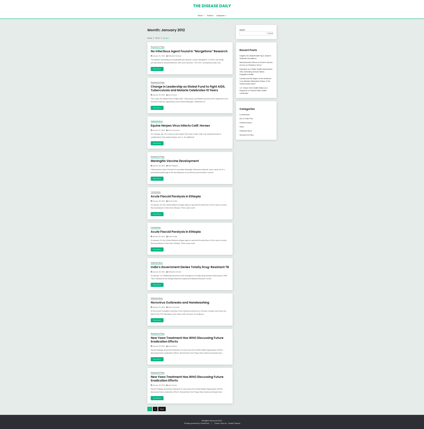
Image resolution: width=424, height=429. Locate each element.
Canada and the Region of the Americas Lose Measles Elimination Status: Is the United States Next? (255, 81)
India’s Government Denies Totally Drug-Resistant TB (190, 267)
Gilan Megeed (173, 166)
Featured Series (245, 122)
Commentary (156, 192)
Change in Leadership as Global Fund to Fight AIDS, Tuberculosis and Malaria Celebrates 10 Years (188, 88)
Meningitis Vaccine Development (175, 161)
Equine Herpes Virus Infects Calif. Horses (180, 126)
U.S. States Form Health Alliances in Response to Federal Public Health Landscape (253, 90)
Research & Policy (158, 47)
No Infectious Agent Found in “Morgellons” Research (189, 51)
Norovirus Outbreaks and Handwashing (180, 303)
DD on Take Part (246, 118)
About (200, 15)
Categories (220, 15)
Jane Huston (172, 95)
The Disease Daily (212, 6)
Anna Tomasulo (174, 130)
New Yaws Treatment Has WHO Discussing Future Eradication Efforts (187, 340)
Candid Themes (234, 423)
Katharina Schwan (174, 56)
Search (242, 30)
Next (162, 409)
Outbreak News (157, 121)
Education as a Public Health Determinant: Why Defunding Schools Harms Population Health (256, 71)
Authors (210, 15)
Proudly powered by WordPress (197, 423)
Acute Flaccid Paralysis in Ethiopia (176, 196)
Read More (157, 69)
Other (241, 127)
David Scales (172, 201)
